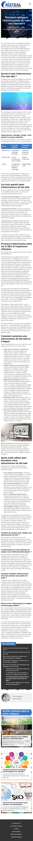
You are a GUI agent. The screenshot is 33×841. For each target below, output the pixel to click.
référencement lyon (16, 834)
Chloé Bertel (16, 699)
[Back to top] (28, 836)
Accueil (11, 27)
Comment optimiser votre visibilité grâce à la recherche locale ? (15, 737)
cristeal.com (16, 823)
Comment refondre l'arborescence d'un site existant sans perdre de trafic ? (17, 678)
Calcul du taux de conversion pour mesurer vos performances (15, 803)
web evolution (16, 831)
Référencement (19, 27)
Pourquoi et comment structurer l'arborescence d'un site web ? (14, 770)
